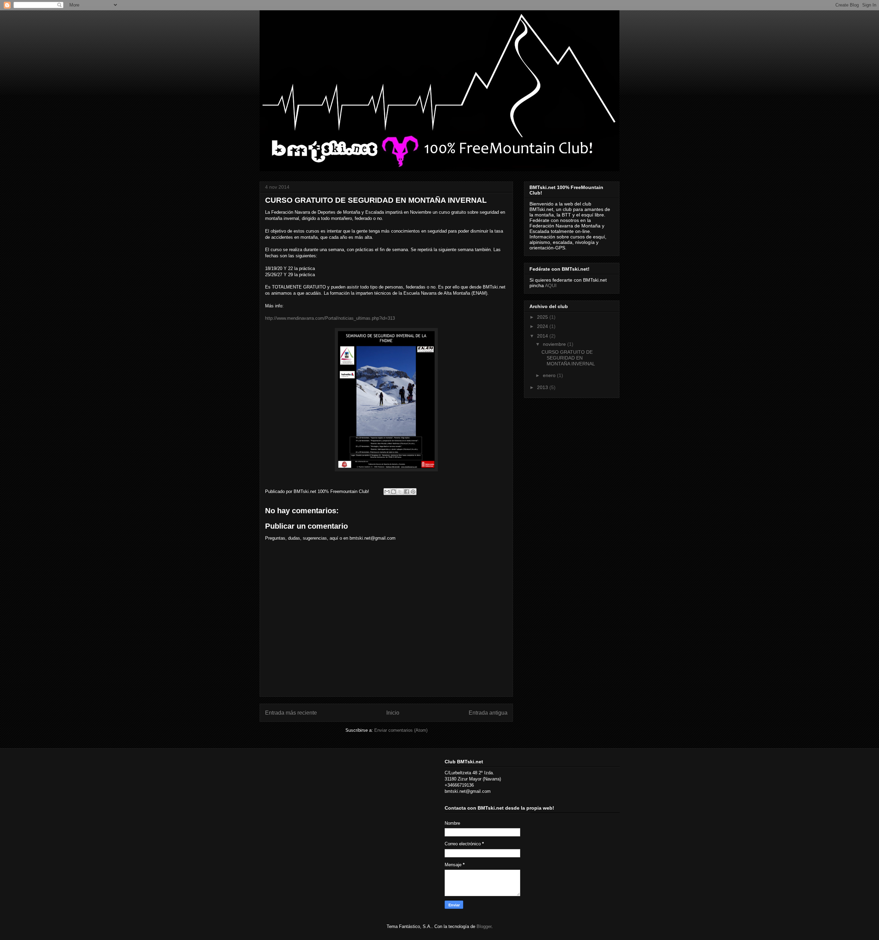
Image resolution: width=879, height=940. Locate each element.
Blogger (484, 926)
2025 (543, 317)
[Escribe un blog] (393, 491)
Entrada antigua (488, 713)
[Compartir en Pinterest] (413, 491)
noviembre (555, 344)
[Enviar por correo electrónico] (387, 491)
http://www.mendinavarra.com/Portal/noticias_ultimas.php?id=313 (330, 318)
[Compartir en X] (400, 491)
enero (550, 375)
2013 (543, 387)
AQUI (551, 285)
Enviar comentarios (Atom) (400, 730)
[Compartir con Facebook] (406, 491)
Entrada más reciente (291, 713)
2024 (543, 326)
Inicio (392, 713)
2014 (543, 336)
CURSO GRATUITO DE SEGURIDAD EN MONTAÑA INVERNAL (568, 357)
